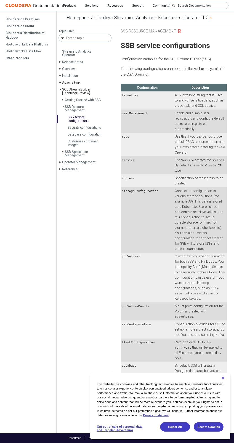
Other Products (17, 58)
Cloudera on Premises (22, 19)
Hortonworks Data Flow (23, 51)
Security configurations (84, 127)
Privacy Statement (156, 415)
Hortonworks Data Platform (26, 44)
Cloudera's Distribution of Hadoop (25, 35)
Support (138, 5)
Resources (115, 5)
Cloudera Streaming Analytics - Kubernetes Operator (147, 17)
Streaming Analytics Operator (76, 53)
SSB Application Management (76, 153)
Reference (69, 169)
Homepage (78, 17)
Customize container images (83, 143)
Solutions (91, 5)
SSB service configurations (78, 118)
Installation (70, 75)
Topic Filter (66, 31)
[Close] (223, 378)
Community (161, 5)
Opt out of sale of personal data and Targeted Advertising (119, 428)
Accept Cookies (208, 427)
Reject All (175, 427)
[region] (160, 406)
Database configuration (84, 134)
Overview (69, 69)
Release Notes (72, 62)
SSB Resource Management (75, 108)
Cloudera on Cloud (19, 26)
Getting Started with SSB (83, 100)
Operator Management (79, 162)
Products (69, 5)
